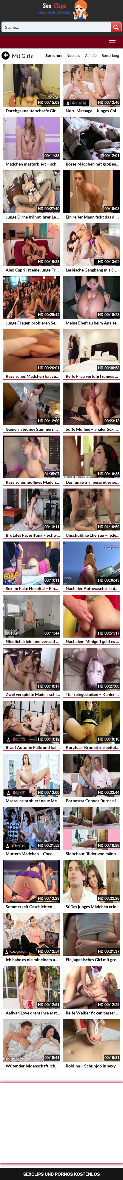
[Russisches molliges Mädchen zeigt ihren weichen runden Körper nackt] (31, 457)
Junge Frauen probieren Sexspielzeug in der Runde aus (56, 322)
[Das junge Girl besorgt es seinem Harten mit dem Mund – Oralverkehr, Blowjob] (91, 457)
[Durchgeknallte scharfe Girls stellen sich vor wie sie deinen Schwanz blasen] (31, 85)
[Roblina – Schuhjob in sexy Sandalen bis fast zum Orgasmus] (91, 1040)
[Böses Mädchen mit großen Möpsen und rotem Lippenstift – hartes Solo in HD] (91, 138)
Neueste (73, 55)
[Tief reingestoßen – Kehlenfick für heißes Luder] (91, 669)
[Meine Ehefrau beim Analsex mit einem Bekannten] (91, 297)
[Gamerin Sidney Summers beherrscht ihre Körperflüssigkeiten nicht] (31, 404)
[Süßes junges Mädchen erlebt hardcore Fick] (91, 881)
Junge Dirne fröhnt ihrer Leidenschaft (40, 216)
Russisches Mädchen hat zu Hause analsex (45, 376)
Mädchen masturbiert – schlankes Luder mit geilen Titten (58, 163)
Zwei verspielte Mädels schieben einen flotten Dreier (54, 694)
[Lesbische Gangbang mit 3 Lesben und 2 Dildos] (91, 244)
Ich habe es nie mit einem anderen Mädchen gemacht (54, 959)
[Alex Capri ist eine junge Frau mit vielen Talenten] (31, 244)
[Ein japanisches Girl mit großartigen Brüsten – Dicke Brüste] (91, 934)
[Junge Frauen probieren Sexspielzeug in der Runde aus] (31, 297)
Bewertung (110, 55)
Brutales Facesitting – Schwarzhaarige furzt (46, 535)
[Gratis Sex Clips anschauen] (61, 9)
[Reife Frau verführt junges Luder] (91, 350)
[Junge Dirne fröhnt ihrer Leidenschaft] (31, 191)
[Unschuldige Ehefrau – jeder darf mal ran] (91, 510)
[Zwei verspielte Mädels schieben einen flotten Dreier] (31, 669)
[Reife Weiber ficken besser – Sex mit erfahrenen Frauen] (91, 987)
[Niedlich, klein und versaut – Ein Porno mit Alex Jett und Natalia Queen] (31, 616)
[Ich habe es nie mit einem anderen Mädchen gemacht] (31, 934)
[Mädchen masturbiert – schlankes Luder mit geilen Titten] (31, 138)
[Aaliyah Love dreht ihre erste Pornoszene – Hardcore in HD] (31, 987)
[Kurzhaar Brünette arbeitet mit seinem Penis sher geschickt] (91, 722)
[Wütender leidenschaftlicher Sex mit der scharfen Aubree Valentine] (31, 1040)
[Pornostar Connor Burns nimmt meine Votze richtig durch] (91, 775)
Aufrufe (91, 55)
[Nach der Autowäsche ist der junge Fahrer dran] (91, 563)
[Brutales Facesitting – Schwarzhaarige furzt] (31, 510)
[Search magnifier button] (116, 27)
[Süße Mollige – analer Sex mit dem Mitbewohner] (91, 404)
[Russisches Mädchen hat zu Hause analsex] (31, 350)
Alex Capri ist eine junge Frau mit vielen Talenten (51, 269)
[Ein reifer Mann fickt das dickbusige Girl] (91, 191)
